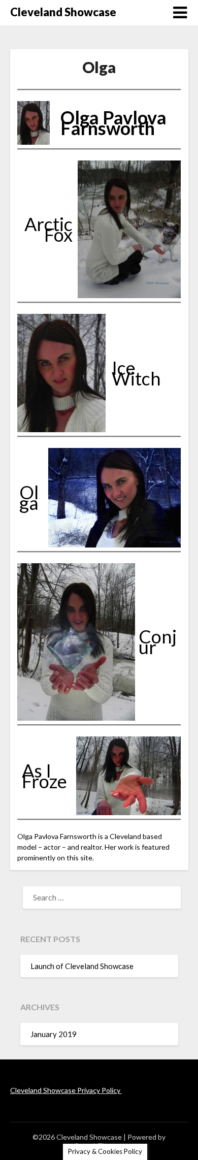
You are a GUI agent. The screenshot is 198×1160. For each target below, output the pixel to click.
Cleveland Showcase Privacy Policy (66, 1090)
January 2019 (53, 1034)
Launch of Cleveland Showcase (82, 966)
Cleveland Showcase (63, 12)
